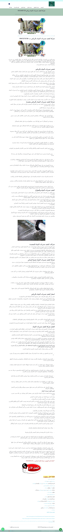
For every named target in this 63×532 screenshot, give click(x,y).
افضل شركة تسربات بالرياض (27, 521)
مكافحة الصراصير (47, 503)
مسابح (49, 481)
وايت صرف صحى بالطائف (14, 527)
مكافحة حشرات (52, 505)
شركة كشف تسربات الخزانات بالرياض (32, 14)
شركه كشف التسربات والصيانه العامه (22, 35)
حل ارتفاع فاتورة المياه (51, 494)
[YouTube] (9, 531)
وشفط (51, 492)
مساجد (46, 487)
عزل (54, 481)
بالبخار (46, 496)
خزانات (46, 481)
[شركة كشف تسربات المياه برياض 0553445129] (31, 25)
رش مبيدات (46, 505)
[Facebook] (13, 531)
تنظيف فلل (49, 490)
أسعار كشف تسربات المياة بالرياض (36, 521)
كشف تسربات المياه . (51, 479)
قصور (43, 490)
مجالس (40, 490)
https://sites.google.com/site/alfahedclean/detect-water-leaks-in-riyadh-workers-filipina (38, 518)
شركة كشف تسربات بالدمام (40, 35)
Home (47, 14)
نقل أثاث (53, 510)
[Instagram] (12, 531)
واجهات (48, 501)
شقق (46, 490)
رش (51, 503)
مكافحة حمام (46, 507)
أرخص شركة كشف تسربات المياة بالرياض (46, 521)
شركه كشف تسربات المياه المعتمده (41, 14)
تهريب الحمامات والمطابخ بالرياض (49, 485)
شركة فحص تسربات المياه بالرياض (18, 521)
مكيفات (44, 483)
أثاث (51, 487)
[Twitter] (10, 531)
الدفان (47, 498)
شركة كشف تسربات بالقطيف (32, 35)
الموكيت (34, 483)
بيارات (48, 492)
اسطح (52, 481)
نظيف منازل (52, 501)
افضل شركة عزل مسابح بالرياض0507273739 (45, 527)
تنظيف (46, 483)
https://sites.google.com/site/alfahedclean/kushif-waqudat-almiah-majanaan (40, 516)
